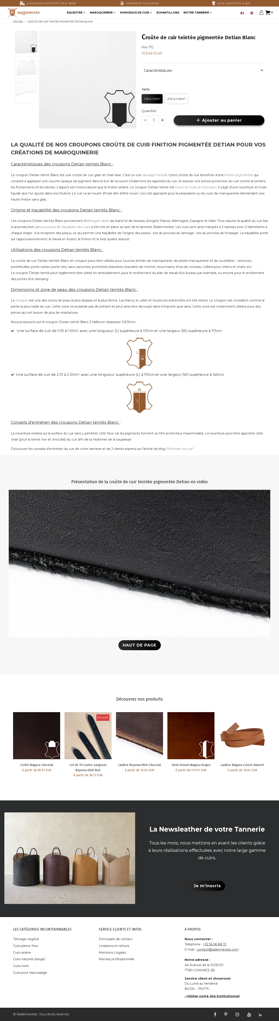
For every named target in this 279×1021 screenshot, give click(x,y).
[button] (204, 70)
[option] (253, 13)
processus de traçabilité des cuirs (65, 227)
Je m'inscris (207, 885)
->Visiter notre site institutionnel (212, 996)
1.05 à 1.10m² (152, 98)
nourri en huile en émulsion (195, 187)
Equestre (75, 12)
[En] (253, 13)
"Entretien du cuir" (180, 449)
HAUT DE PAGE (140, 645)
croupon (22, 300)
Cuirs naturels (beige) (29, 959)
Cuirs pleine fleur (25, 946)
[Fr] (243, 13)
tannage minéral (154, 175)
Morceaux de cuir (135, 12)
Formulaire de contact (116, 939)
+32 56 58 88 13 (214, 944)
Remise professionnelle (116, 959)
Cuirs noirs (21, 966)
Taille (146, 89)
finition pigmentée (239, 175)
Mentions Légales (112, 953)
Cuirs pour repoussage (30, 973)
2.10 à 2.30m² (176, 98)
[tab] (204, 70)
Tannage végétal (26, 939)
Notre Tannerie (197, 12)
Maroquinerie (101, 12)
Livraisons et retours (114, 946)
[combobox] (243, 13)
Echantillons (168, 12)
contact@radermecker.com (218, 949)
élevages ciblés (97, 221)
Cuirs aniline (22, 953)
